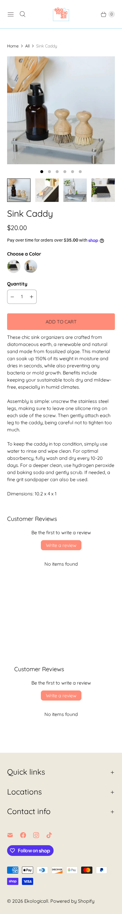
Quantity (17, 284)
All (27, 46)
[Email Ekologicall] (13, 835)
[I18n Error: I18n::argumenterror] (18, 190)
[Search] (22, 14)
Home (13, 46)
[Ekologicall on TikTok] (52, 835)
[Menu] (11, 14)
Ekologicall (36, 901)
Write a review (61, 545)
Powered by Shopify (72, 901)
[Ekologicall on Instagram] (39, 835)
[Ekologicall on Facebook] (26, 835)
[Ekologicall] (61, 14)
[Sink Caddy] (61, 110)
